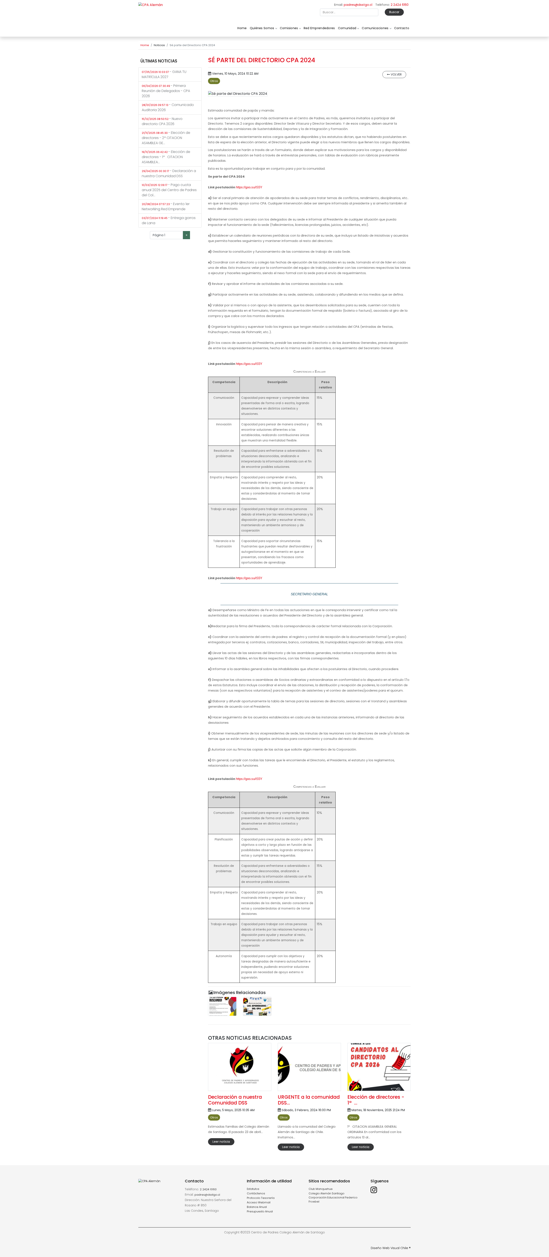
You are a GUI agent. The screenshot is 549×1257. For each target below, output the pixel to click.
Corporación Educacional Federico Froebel (333, 1199)
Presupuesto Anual (260, 1211)
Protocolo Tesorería (260, 1198)
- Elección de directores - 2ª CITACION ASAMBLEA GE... (166, 137)
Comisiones (289, 28)
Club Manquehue (321, 1189)
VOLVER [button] (396, 74)
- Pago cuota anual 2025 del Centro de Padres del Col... (169, 190)
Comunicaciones (375, 28)
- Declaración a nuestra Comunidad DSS (169, 173)
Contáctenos (256, 1193)
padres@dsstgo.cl (358, 5)
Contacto (401, 28)
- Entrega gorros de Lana (169, 220)
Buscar (394, 12)
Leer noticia (221, 1141)
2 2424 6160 (400, 5)
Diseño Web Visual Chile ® (391, 1248)
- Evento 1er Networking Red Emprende (166, 206)
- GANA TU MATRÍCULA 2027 (164, 74)
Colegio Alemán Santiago (326, 1193)
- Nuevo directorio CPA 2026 (162, 121)
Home (242, 28)
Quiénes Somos (262, 28)
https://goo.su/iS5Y (249, 187)
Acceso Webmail (258, 1202)
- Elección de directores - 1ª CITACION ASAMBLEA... (166, 157)
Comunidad (347, 28)
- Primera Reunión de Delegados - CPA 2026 (166, 90)
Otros (214, 81)
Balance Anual (257, 1207)
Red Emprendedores (319, 28)
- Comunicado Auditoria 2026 (168, 107)
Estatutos (253, 1189)
